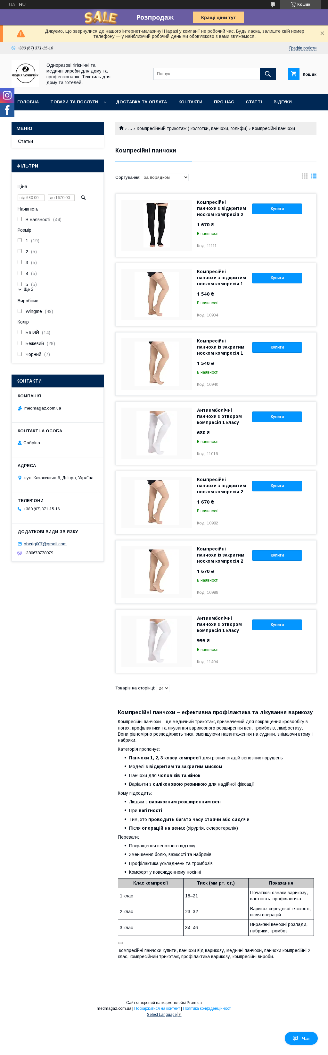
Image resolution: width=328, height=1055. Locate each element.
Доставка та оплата (141, 101)
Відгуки (283, 101)
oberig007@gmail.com (45, 543)
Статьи (25, 141)
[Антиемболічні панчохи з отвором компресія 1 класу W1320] (156, 433)
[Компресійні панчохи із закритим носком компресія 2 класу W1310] (156, 572)
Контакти (190, 101)
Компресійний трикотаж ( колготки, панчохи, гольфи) (192, 128)
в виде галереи (305, 177)
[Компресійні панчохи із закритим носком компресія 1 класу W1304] (156, 364)
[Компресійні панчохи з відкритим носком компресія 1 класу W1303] (156, 294)
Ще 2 (28, 289)
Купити (277, 208)
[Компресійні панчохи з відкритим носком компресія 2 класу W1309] (156, 502)
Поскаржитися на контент (157, 1008)
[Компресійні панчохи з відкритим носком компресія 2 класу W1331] (156, 225)
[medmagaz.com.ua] (25, 85)
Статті (254, 101)
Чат (306, 1038)
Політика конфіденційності (207, 1008)
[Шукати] (268, 74)
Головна (28, 101)
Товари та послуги (74, 101)
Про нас (224, 101)
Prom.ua (194, 1002)
